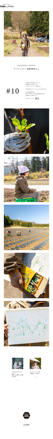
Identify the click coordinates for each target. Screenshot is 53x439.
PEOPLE (9, 136)
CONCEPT (9, 123)
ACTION (9, 131)
